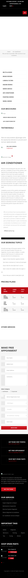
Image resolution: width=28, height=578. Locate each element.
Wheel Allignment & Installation (11, 512)
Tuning (11, 536)
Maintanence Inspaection (9, 506)
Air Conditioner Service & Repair (11, 515)
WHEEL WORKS (7, 101)
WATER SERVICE (7, 89)
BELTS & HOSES (7, 72)
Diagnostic (13, 529)
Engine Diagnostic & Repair (10, 503)
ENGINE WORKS (7, 85)
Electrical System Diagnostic (10, 509)
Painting (15, 533)
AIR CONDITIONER (8, 93)
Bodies (4, 529)
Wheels (19, 536)
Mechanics (5, 533)
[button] (21, 129)
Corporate (14, 391)
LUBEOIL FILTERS (8, 80)
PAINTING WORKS (8, 97)
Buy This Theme (8, 489)
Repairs (23, 533)
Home (8, 51)
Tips (4, 536)
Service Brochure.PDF (9, 117)
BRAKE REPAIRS (7, 76)
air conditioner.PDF (9, 121)
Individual (5, 391)
